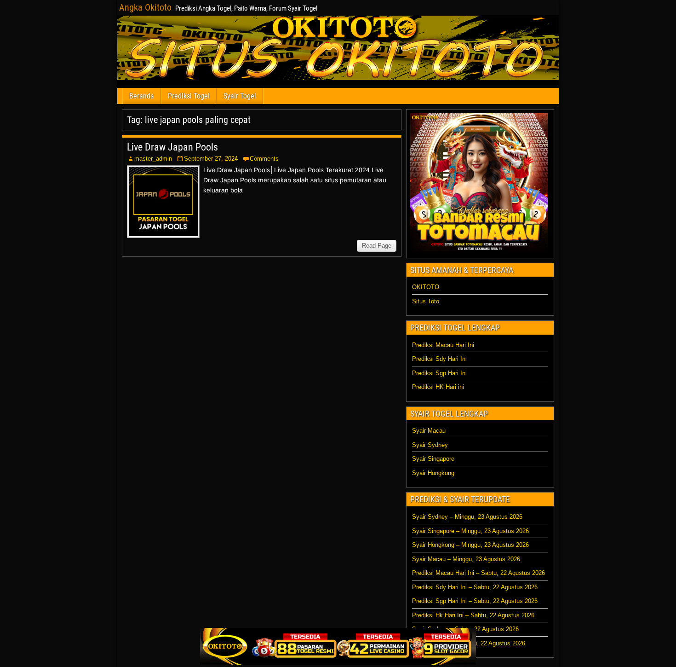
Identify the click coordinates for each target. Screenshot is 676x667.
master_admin (153, 158)
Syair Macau (429, 430)
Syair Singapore (433, 458)
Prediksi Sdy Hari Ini (439, 358)
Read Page (376, 245)
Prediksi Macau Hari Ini (443, 345)
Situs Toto (425, 301)
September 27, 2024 (211, 158)
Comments (264, 158)
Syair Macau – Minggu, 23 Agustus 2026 (466, 559)
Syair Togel (239, 96)
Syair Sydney (430, 444)
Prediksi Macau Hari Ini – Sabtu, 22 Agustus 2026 (478, 572)
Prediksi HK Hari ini (438, 386)
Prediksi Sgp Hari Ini (439, 373)
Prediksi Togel (189, 96)
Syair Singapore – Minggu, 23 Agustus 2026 (470, 531)
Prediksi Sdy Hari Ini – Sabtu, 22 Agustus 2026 (475, 587)
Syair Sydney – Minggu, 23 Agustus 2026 (467, 516)
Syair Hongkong (433, 473)
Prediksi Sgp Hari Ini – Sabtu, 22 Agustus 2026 (475, 600)
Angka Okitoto (145, 7)
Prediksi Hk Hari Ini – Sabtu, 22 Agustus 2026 (473, 615)
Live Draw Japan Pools (172, 147)
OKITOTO (425, 287)
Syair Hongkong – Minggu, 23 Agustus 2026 (470, 544)
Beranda (141, 96)
